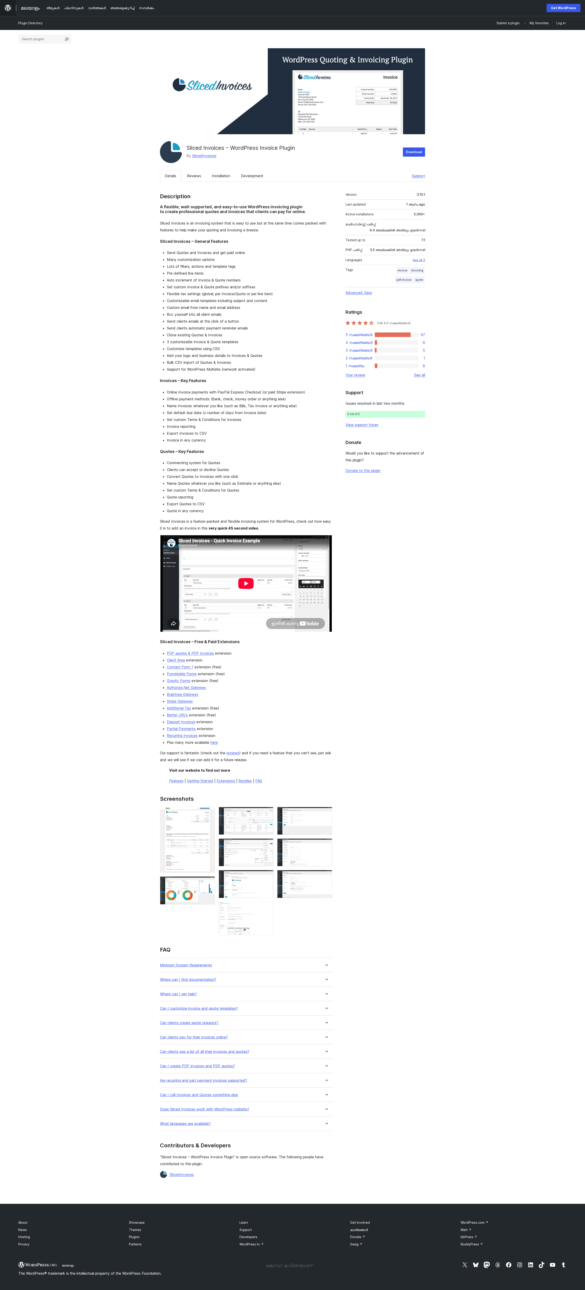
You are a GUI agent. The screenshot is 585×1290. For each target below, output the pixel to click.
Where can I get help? (178, 994)
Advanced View (359, 292)
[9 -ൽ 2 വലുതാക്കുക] (209, 882)
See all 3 (418, 260)
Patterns (135, 1244)
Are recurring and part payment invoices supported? (203, 1080)
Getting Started (200, 781)
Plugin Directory (30, 23)
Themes (135, 1230)
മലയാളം (68, 1265)
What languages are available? (185, 1123)
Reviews (194, 176)
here (214, 742)
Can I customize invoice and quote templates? (199, 1008)
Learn (243, 1222)
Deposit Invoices (181, 722)
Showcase (137, 1222)
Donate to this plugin (363, 470)
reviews (232, 753)
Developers (248, 1237)
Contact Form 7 (180, 667)
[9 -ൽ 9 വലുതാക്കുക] (326, 876)
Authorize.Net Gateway (186, 687)
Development (252, 176)
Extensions (226, 781)
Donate (357, 1237)
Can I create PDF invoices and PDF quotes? (197, 1066)
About (22, 1222)
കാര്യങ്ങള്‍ (359, 1230)
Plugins (134, 1237)
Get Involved (360, 1222)
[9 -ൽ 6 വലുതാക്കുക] (267, 908)
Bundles (245, 781)
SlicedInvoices (204, 155)
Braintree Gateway (182, 694)
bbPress (469, 1237)
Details (170, 176)
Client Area (176, 660)
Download (414, 152)
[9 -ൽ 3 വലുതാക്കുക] (267, 813)
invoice (402, 270)
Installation (221, 176)
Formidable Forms (182, 674)
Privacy (23, 1244)
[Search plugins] (66, 39)
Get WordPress (563, 8)
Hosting (24, 1237)
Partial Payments (181, 728)
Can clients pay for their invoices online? (194, 1037)
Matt (466, 1230)
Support (418, 176)
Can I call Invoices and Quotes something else (199, 1095)
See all (419, 375)
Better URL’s (177, 715)
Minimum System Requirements (186, 965)
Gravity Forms (178, 680)
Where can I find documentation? (188, 979)
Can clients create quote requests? (189, 1023)
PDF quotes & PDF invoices (190, 653)
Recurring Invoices (182, 735)
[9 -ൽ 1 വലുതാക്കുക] (209, 813)
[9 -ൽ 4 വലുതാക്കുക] (267, 844)
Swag (356, 1244)
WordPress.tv (251, 1244)
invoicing (417, 270)
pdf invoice (404, 279)
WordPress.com (474, 1222)
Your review (355, 375)
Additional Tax (179, 708)
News (22, 1230)
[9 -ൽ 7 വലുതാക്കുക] (326, 813)
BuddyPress (472, 1244)
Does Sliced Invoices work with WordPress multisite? (204, 1109)
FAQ (258, 781)
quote (419, 279)
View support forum (362, 425)
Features (176, 781)
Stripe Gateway (180, 701)
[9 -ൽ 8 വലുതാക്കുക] (326, 844)
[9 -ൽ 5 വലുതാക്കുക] (267, 876)
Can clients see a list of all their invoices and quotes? (204, 1051)
